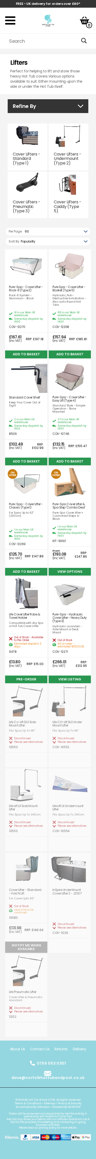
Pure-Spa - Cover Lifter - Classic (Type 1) (26, 505)
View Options (69, 571)
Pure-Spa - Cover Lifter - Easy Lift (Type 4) (69, 398)
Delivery (79, 1049)
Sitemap (49, 1103)
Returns (61, 1049)
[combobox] (48, 231)
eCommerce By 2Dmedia (32, 1107)
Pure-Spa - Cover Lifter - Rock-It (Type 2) (26, 288)
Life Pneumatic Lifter (22, 992)
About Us (17, 1049)
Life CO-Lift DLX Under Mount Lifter (67, 723)
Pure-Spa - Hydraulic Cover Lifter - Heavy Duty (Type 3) (69, 618)
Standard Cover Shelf (24, 397)
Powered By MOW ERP (66, 1107)
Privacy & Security (70, 1103)
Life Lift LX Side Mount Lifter (23, 807)
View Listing (69, 679)
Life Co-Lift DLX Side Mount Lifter (22, 723)
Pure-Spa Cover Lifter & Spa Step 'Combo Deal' (68, 505)
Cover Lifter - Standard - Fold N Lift (25, 891)
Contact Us (40, 1049)
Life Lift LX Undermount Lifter (67, 807)
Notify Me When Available (26, 947)
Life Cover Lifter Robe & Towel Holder (24, 616)
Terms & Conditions (28, 1103)
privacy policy (47, 1127)
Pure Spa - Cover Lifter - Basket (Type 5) (69, 288)
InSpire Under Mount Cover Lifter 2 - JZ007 (67, 891)
